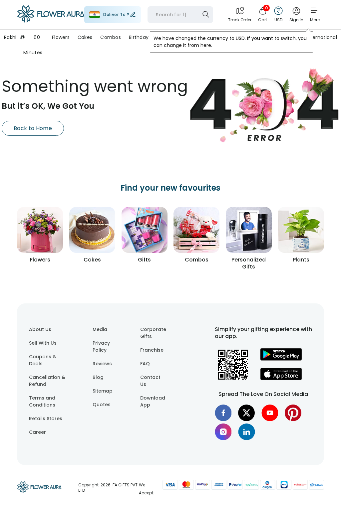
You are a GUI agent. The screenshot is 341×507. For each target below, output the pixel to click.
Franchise (152, 350)
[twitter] (246, 413)
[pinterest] (293, 413)
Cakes (85, 37)
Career (37, 432)
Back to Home (33, 128)
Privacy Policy (101, 346)
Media (100, 329)
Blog (98, 377)
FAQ (145, 363)
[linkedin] (246, 431)
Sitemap (103, 391)
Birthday (139, 37)
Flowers (61, 37)
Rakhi (10, 37)
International (321, 37)
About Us (40, 329)
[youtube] (269, 413)
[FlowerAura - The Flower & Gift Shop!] (50, 21)
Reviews (102, 363)
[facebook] (223, 413)
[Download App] (281, 359)
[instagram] (223, 431)
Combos (110, 37)
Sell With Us (43, 343)
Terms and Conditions (42, 401)
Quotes (102, 404)
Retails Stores (45, 418)
